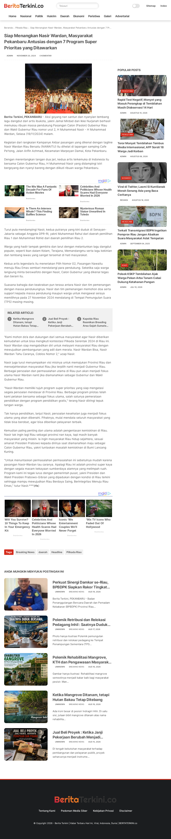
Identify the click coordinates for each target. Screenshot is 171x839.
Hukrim (51, 16)
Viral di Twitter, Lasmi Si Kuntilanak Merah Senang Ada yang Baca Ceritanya (141, 190)
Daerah (64, 16)
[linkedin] (34, 561)
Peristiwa (94, 16)
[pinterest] (27, 561)
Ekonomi (78, 16)
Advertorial (122, 16)
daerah (43, 552)
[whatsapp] (149, 16)
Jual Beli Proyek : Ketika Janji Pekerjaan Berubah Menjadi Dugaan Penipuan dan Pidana (61, 322)
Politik (39, 16)
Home (12, 16)
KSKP (124, 265)
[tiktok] (154, 16)
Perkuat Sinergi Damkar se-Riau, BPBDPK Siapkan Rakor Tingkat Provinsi (80, 584)
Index (163, 5)
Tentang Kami (47, 810)
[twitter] (144, 16)
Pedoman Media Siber (74, 810)
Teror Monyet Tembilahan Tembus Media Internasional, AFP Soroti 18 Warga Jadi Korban (141, 147)
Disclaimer (125, 810)
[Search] (96, 6)
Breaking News (25, 552)
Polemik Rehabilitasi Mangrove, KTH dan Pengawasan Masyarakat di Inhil (82, 659)
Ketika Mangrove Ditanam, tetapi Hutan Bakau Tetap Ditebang (25, 322)
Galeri (107, 16)
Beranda (8, 27)
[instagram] (160, 16)
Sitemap (151, 5)
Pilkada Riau (21, 27)
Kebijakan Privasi (103, 810)
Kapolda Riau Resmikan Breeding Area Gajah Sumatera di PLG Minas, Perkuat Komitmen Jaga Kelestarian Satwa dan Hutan (96, 322)
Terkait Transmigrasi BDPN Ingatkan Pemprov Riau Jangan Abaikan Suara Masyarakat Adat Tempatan (142, 234)
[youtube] (165, 16)
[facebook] (138, 16)
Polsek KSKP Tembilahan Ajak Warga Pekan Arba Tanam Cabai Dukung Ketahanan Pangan (139, 278)
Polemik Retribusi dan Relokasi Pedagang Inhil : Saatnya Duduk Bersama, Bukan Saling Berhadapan (80, 622)
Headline (56, 552)
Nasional (25, 16)
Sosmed (126, 178)
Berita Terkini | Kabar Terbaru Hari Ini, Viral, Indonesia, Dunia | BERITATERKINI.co (96, 823)
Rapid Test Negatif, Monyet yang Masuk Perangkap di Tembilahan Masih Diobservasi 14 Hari (140, 103)
